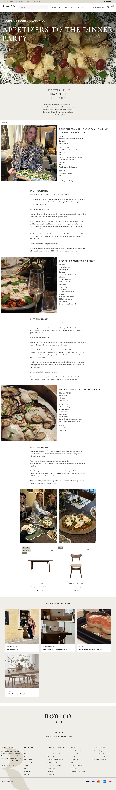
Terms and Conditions (54, 765)
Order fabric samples (54, 757)
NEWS (78, 7)
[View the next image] (113, 571)
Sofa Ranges (28, 760)
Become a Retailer (100, 760)
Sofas (26, 757)
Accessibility (51, 774)
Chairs (26, 754)
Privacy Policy (52, 768)
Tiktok (70, 736)
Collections (74, 760)
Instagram (46, 736)
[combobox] (31, 7)
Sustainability (75, 754)
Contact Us (51, 751)
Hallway (27, 768)
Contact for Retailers (100, 754)
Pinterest (54, 736)
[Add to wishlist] (52, 550)
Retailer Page (98, 751)
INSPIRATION (5, 123)
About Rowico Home (77, 751)
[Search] (46, 7)
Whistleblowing (52, 771)
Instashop (74, 768)
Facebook (63, 736)
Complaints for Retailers (102, 757)
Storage (26, 765)
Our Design (74, 757)
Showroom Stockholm (78, 771)
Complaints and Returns (55, 760)
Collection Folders (77, 765)
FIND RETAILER (98, 7)
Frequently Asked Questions (56, 754)
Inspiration (69, 7)
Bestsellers (86, 7)
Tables (26, 751)
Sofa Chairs (28, 762)
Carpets (26, 774)
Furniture (56, 7)
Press (72, 762)
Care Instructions (53, 762)
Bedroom (27, 771)
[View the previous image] (3, 571)
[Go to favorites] (108, 7)
